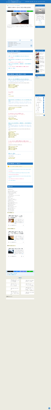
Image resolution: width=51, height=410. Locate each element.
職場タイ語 (14, 274)
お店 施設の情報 (27, 1)
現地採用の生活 (39, 102)
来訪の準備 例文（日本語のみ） (13, 42)
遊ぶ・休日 (39, 1)
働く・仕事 (43, 1)
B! (23, 11)
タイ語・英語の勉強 (17, 5)
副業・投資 (31, 1)
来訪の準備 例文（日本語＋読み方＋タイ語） (15, 43)
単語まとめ (10, 46)
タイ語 (11, 274)
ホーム (9, 5)
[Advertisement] (20, 33)
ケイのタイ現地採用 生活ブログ (13, 2)
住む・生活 (35, 1)
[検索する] (44, 115)
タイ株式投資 (38, 107)
